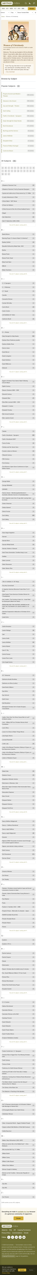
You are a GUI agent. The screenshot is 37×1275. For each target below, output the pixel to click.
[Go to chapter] (35, 12)
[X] (12, 1237)
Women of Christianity (13, 45)
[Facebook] (8, 1237)
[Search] (25, 3)
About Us (4, 1230)
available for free (23, 1211)
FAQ (10, 1230)
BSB (3, 8)
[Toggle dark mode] (29, 3)
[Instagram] (16, 1237)
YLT (15, 8)
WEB (11, 8)
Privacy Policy (6, 1233)
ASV (19, 8)
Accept (22, 1270)
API (15, 1230)
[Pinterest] (20, 1237)
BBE (23, 8)
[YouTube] (23, 1237)
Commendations (17, 1233)
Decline (31, 1270)
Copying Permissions (24, 1230)
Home (3, 16)
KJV (7, 8)
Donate (32, 8)
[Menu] (34, 3)
